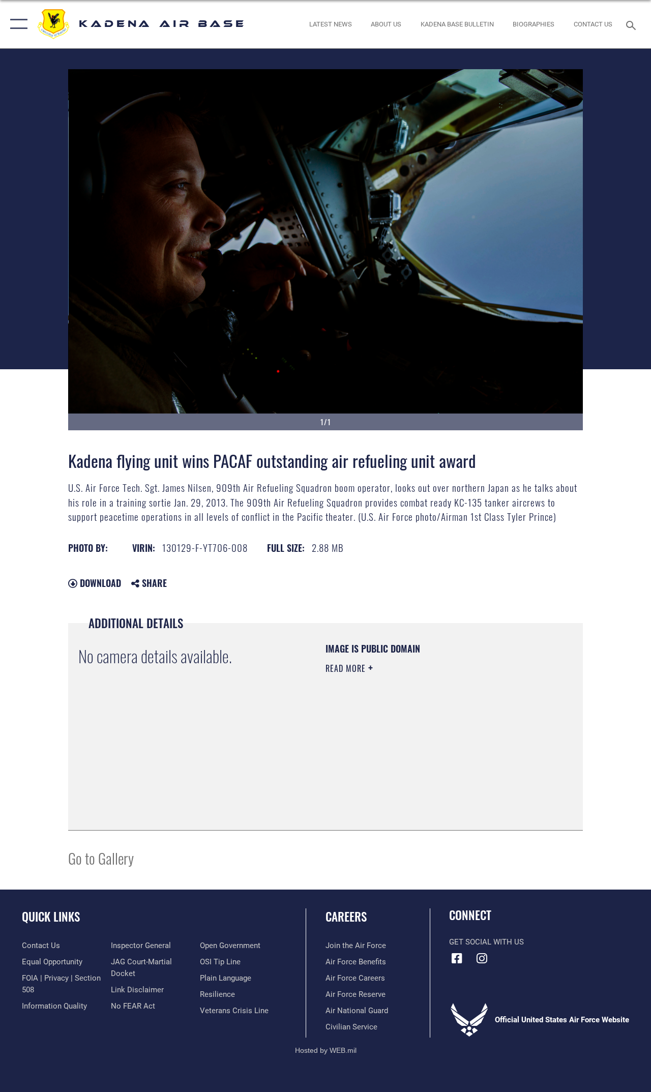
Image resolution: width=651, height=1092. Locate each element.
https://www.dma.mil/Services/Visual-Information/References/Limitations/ (417, 754)
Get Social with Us (486, 942)
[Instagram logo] (481, 958)
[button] (16, 24)
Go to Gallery (101, 858)
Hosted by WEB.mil (326, 1050)
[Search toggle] (632, 24)
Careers (346, 916)
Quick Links (51, 916)
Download (99, 582)
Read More (347, 668)
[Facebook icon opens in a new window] (456, 958)
